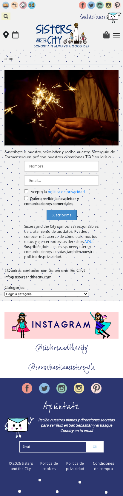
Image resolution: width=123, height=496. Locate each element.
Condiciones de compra (103, 466)
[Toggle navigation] (116, 35)
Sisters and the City (22, 466)
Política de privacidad (75, 466)
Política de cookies (49, 466)
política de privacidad (66, 191)
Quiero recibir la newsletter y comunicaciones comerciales (51, 201)
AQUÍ (88, 241)
